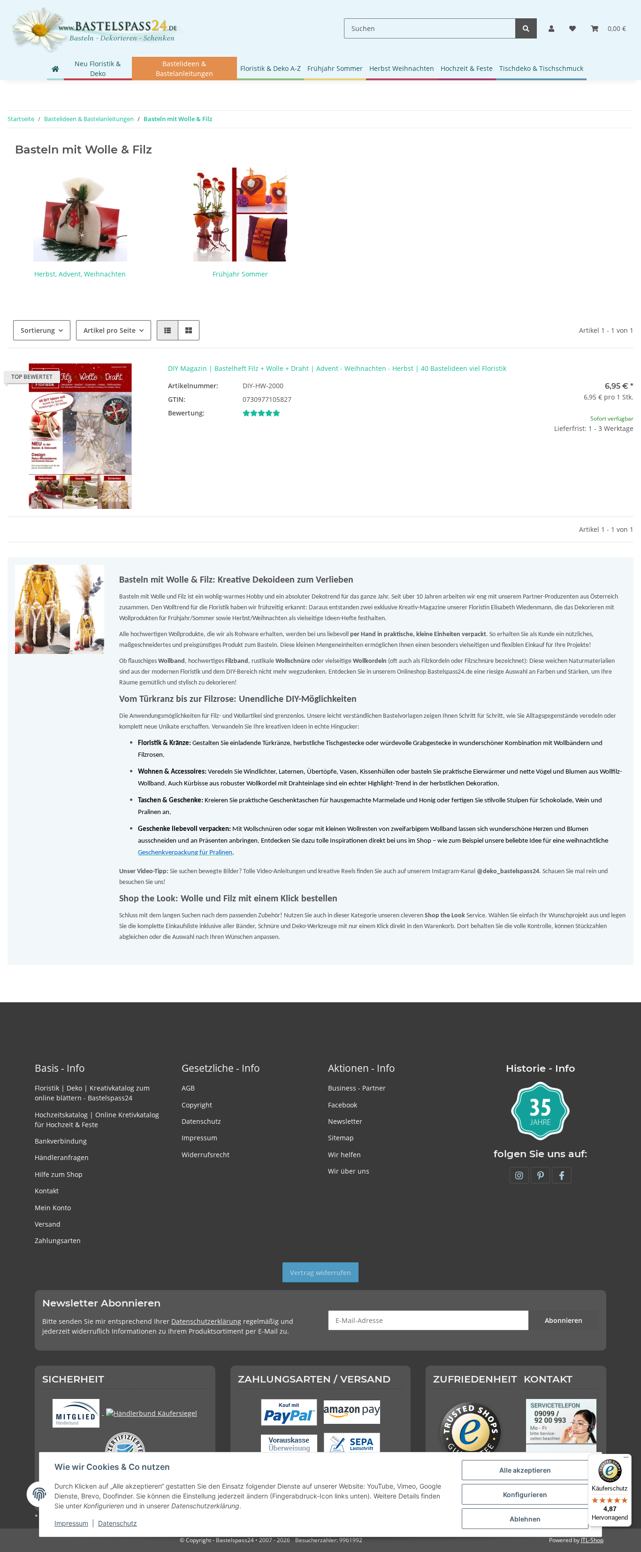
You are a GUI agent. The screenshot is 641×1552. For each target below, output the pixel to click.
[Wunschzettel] (572, 28)
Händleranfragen (62, 1157)
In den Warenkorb (561, 486)
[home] (55, 68)
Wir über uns (348, 1171)
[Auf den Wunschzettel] (137, 379)
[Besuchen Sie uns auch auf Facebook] (561, 1175)
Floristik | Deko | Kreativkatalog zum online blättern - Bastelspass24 (92, 1092)
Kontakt (47, 1190)
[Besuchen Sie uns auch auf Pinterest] (540, 1175)
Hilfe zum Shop (59, 1174)
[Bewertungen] (261, 412)
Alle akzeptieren (525, 1470)
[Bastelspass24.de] (97, 28)
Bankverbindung (61, 1141)
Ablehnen (525, 1519)
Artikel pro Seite (110, 330)
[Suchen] (526, 28)
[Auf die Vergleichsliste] (112, 379)
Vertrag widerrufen (320, 1272)
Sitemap (341, 1137)
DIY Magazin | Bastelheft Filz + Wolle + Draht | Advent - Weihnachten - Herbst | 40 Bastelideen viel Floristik (337, 368)
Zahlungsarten (58, 1240)
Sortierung (38, 330)
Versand (48, 1224)
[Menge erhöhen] (626, 458)
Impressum (199, 1137)
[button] (551, 28)
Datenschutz (201, 1121)
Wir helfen (344, 1154)
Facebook (342, 1104)
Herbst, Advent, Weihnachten (80, 273)
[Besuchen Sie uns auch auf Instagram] (519, 1175)
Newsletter (345, 1121)
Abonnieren (563, 1320)
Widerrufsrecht (205, 1154)
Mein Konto (53, 1207)
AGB (188, 1087)
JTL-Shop (592, 1540)
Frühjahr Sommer (240, 273)
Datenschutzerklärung (206, 1321)
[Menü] (626, 1459)
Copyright (197, 1104)
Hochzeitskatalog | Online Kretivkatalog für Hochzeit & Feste (97, 1119)
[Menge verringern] (496, 458)
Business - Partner (357, 1087)
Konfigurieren (525, 1494)
